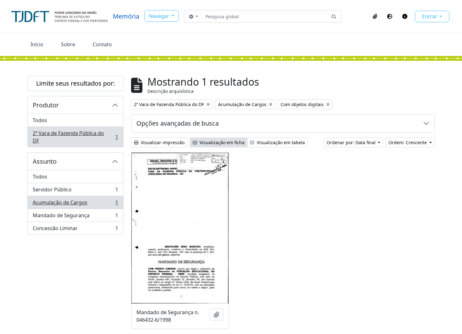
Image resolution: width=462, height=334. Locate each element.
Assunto (45, 161)
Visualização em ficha (221, 142)
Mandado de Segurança (75, 217)
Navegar (159, 16)
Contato (102, 44)
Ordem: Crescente (408, 142)
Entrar (430, 16)
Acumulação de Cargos (75, 204)
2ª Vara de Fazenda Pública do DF (75, 137)
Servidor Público (75, 191)
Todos (40, 120)
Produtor (46, 105)
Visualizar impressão (162, 142)
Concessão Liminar (75, 230)
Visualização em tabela (280, 142)
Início (36, 44)
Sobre (68, 44)
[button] (375, 16)
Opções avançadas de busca (177, 123)
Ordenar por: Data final (352, 142)
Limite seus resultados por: (75, 83)
